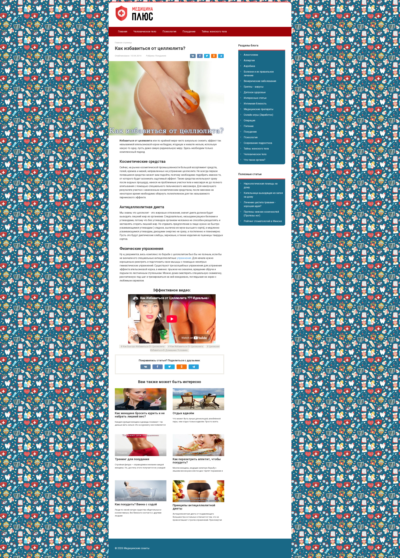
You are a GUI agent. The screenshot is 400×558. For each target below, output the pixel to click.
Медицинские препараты (258, 109)
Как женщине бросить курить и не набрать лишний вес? (140, 414)
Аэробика (249, 66)
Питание (249, 126)
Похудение (188, 31)
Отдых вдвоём (183, 413)
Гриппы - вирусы (254, 86)
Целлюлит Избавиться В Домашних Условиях (185, 348)
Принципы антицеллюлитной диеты (194, 506)
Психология (169, 31)
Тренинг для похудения (132, 459)
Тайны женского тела (214, 31)
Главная (122, 31)
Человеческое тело (144, 31)
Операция (249, 120)
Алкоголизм (251, 54)
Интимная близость (255, 103)
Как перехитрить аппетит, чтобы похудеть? (197, 460)
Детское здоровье (255, 92)
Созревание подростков (258, 142)
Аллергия (249, 60)
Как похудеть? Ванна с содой (136, 504)
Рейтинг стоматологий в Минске (263, 221)
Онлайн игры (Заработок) (258, 114)
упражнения (184, 258)
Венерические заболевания (260, 81)
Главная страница (123, 42)
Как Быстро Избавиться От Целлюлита (143, 346)
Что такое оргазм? (254, 159)
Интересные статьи (255, 97)
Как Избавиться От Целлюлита (186, 346)
